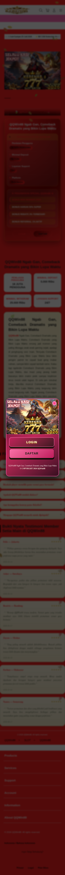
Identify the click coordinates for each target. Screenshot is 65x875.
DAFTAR (31, 453)
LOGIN (31, 442)
